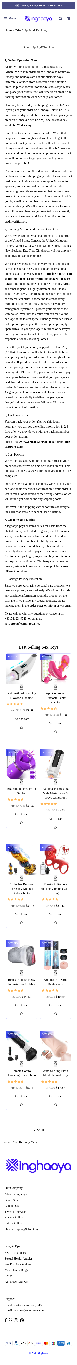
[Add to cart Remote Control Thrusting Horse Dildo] (21, 1064)
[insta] (17, 1320)
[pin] (23, 1320)
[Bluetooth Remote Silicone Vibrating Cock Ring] (55, 859)
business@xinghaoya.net (28, 1310)
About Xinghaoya (16, 1194)
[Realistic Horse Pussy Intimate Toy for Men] (21, 955)
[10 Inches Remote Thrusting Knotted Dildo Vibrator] (21, 859)
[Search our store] (61, 19)
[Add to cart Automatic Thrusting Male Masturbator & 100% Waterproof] (55, 782)
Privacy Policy (14, 1217)
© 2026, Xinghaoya (38, 1353)
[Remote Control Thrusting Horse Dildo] (21, 1046)
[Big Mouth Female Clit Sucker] (21, 764)
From (21, 710)
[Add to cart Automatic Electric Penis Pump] (55, 973)
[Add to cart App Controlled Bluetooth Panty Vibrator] (55, 687)
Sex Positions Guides (18, 1264)
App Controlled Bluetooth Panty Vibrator (55, 698)
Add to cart (22, 719)
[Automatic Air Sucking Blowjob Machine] (21, 669)
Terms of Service (15, 1211)
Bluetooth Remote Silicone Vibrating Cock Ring (55, 889)
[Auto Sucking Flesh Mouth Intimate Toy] (55, 1046)
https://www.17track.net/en (29, 441)
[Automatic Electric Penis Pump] (55, 955)
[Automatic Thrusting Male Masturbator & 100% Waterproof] (55, 764)
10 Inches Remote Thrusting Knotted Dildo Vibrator (21, 889)
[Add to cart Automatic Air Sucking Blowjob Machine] (21, 687)
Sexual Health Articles (18, 1258)
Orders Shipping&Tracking (21, 1229)
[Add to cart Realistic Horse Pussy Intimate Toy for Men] (21, 973)
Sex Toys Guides (15, 1252)
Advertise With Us (16, 1281)
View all (38, 1129)
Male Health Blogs (16, 1270)
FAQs (8, 1276)
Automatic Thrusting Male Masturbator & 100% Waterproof (56, 793)
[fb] (7, 1320)
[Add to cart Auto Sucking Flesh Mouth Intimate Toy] (55, 1064)
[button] (15, 704)
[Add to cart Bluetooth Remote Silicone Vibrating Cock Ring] (55, 878)
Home (8, 30)
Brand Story (12, 1200)
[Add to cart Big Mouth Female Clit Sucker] (21, 782)
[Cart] (68, 19)
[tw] (11, 1319)
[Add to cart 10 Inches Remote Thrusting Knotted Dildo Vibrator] (21, 878)
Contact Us (12, 1205)
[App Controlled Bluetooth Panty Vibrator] (55, 669)
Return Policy (13, 1223)
